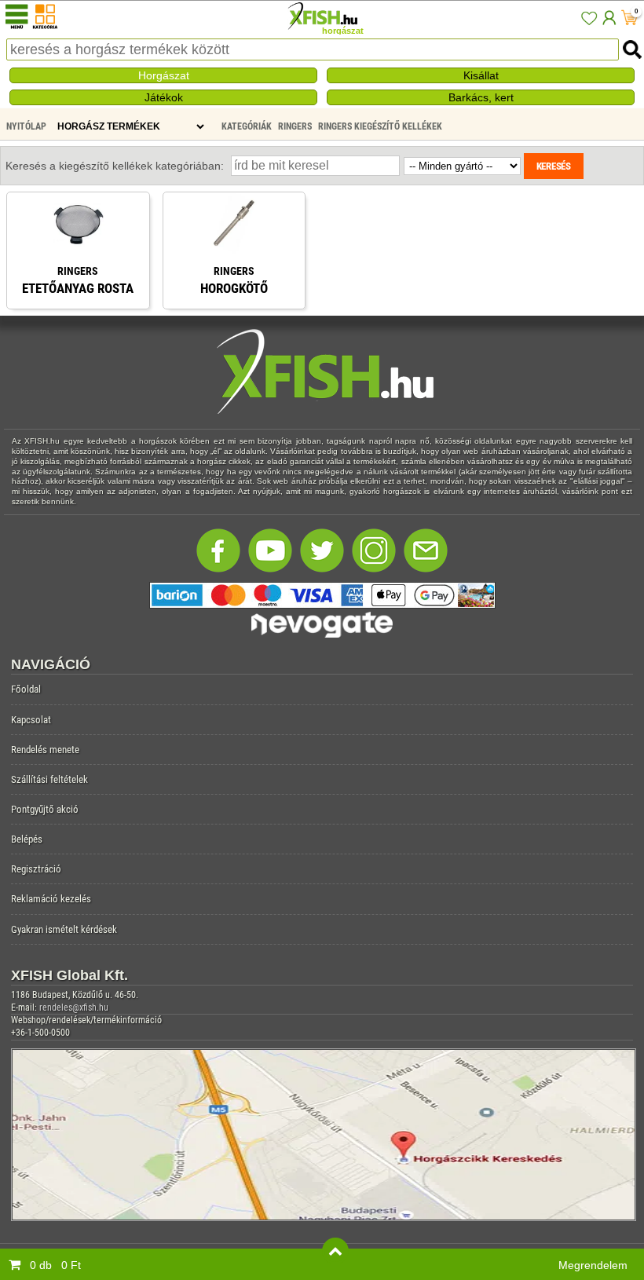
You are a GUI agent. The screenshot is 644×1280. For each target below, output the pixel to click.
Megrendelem (593, 1265)
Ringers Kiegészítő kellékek (380, 126)
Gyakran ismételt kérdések (64, 929)
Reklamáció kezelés (51, 899)
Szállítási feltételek (49, 779)
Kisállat (481, 75)
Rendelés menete (45, 749)
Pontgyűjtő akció (45, 809)
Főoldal (26, 689)
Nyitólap (26, 126)
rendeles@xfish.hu (73, 1007)
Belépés (26, 839)
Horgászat (163, 75)
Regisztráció (36, 869)
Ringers (295, 126)
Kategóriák (246, 126)
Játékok (164, 97)
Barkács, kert (481, 97)
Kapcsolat (31, 720)
